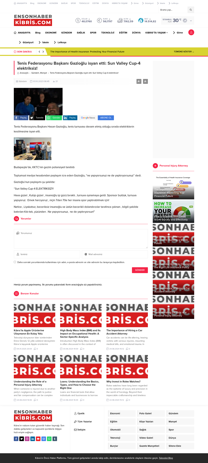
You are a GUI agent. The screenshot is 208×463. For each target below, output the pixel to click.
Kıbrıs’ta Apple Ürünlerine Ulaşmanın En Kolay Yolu (29, 332)
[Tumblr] (54, 439)
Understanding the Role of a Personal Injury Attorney (30, 383)
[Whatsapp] (49, 439)
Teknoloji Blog (166, 458)
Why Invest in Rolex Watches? (123, 381)
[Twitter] (21, 439)
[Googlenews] (43, 439)
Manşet (43, 73)
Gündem (35, 73)
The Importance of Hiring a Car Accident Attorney (124, 332)
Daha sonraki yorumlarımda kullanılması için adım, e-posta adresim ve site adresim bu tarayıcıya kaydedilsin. (71, 262)
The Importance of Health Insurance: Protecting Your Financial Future (87, 51)
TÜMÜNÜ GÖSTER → (184, 51)
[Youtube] (38, 439)
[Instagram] (27, 439)
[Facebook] (16, 439)
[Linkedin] (32, 439)
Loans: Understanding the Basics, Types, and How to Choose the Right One (79, 385)
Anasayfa (24, 73)
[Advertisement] (173, 109)
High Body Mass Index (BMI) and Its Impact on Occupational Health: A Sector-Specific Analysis (80, 334)
